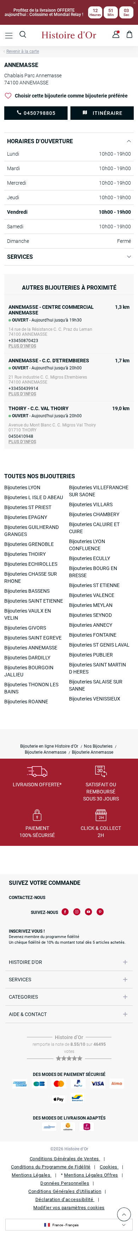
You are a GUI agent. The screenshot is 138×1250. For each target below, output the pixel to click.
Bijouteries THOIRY (25, 554)
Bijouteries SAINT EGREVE (33, 638)
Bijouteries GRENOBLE (29, 544)
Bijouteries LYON (22, 487)
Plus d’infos (22, 346)
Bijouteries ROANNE (26, 701)
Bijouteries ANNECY (90, 625)
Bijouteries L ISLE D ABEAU (33, 497)
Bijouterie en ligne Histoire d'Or (49, 746)
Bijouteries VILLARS (91, 504)
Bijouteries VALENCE (91, 595)
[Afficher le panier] (130, 35)
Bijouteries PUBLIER (91, 655)
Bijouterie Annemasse (45, 752)
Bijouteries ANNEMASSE (30, 648)
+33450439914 (23, 388)
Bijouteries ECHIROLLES (30, 564)
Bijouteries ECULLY (89, 558)
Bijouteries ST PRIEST (27, 507)
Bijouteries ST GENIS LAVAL (99, 645)
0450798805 (40, 113)
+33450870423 (23, 340)
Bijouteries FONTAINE (92, 635)
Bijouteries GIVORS (25, 628)
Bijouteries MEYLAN (91, 605)
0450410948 (20, 436)
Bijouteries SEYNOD (90, 615)
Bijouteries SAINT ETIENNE (33, 601)
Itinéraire (107, 113)
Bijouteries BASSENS (27, 591)
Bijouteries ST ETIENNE (94, 585)
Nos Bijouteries (98, 746)
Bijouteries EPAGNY (25, 517)
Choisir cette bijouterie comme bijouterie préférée (71, 96)
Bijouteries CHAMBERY (94, 514)
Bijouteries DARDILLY (27, 657)
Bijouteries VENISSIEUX (94, 699)
